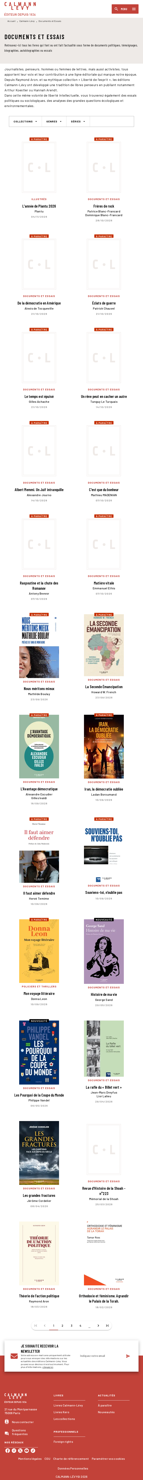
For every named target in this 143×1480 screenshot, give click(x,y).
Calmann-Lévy (27, 21)
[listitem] (7, 1450)
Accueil (11, 21)
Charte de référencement (71, 1458)
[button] (25, 121)
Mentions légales (30, 1458)
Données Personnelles (73, 1468)
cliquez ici (47, 1367)
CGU (47, 1458)
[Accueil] (20, 9)
